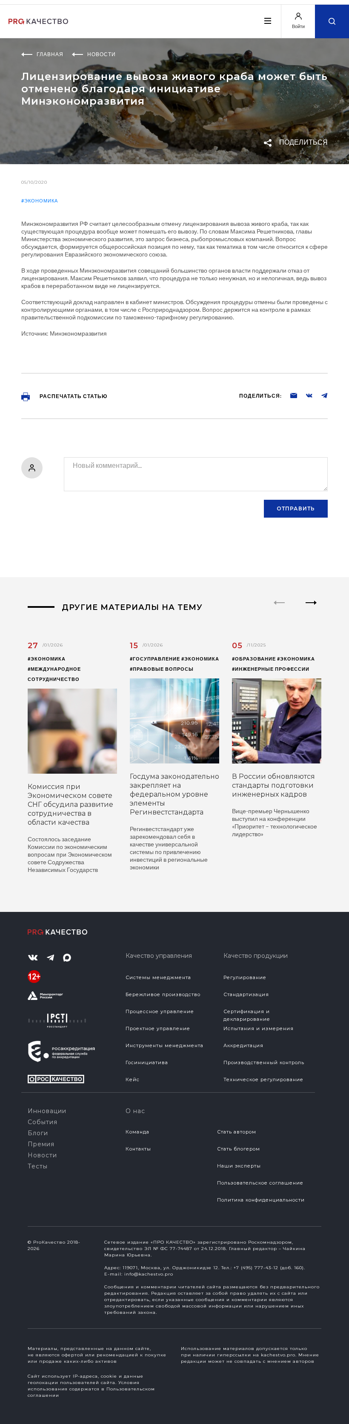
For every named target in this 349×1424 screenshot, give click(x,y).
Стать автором (236, 1132)
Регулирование (244, 977)
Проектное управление (158, 1028)
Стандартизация (246, 994)
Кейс (133, 1079)
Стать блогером (238, 1149)
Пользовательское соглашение (260, 1183)
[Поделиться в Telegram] (320, 395)
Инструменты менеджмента (164, 1045)
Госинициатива (147, 1062)
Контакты (138, 1149)
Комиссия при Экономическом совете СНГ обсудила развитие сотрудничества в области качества (70, 804)
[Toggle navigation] (267, 21)
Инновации (47, 1111)
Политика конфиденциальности (261, 1200)
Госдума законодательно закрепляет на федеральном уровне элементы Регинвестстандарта (174, 794)
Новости (42, 1155)
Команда (137, 1132)
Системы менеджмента (158, 977)
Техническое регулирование (263, 1079)
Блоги (38, 1133)
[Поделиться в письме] (289, 395)
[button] (311, 610)
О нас (135, 1111)
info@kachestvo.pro (148, 1274)
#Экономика (39, 200)
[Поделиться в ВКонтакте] (304, 395)
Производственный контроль (263, 1062)
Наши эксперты (239, 1166)
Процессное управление (160, 1011)
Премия (41, 1144)
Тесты (38, 1166)
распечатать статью (72, 396)
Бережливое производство (163, 994)
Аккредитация (243, 1045)
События (42, 1122)
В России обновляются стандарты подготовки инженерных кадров (273, 785)
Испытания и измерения (258, 1028)
